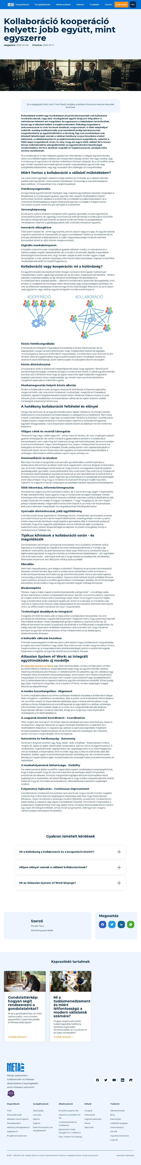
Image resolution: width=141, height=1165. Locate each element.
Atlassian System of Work (38, 666)
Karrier (108, 4)
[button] (23, 4)
